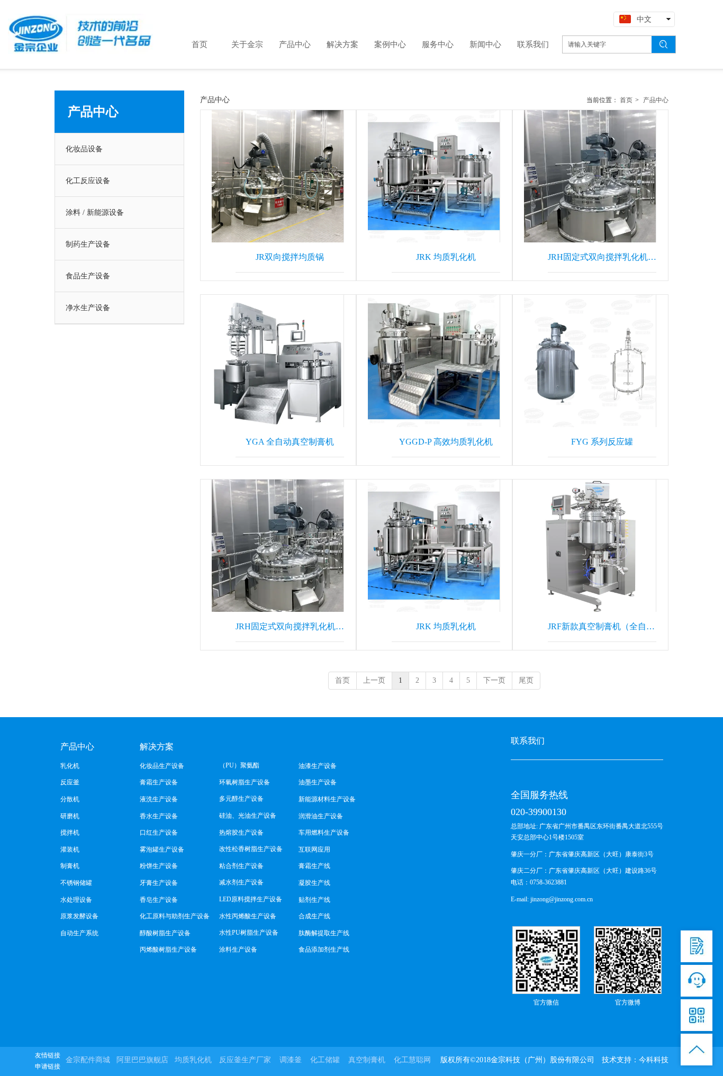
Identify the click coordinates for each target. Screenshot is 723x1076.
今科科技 (653, 1060)
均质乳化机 (193, 1060)
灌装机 (69, 849)
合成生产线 (314, 916)
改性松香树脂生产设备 (251, 849)
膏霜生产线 (314, 866)
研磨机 (69, 816)
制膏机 (69, 866)
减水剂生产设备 (241, 882)
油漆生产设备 (318, 766)
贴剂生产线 (314, 899)
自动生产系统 (79, 933)
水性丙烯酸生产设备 (247, 916)
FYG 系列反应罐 (602, 441)
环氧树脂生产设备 (244, 782)
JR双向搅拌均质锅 (290, 256)
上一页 (374, 680)
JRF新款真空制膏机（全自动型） (602, 626)
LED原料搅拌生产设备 (250, 899)
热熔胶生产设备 (241, 832)
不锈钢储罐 (76, 883)
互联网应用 (314, 849)
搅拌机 (69, 832)
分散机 (69, 799)
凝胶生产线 (314, 883)
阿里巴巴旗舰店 (142, 1060)
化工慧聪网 (412, 1060)
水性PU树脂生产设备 (248, 932)
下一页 (494, 680)
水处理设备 (76, 899)
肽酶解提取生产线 (324, 933)
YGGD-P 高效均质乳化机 (446, 441)
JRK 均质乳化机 (446, 256)
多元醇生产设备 (241, 798)
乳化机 (69, 766)
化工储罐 (325, 1060)
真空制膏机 (366, 1060)
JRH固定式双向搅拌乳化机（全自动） (602, 256)
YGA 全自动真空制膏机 (290, 441)
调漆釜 (290, 1060)
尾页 (526, 680)
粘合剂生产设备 (241, 866)
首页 (626, 100)
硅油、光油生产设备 (247, 815)
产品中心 (655, 100)
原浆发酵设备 (79, 916)
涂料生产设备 (238, 949)
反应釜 (69, 782)
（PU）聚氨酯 (239, 765)
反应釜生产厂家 (245, 1060)
